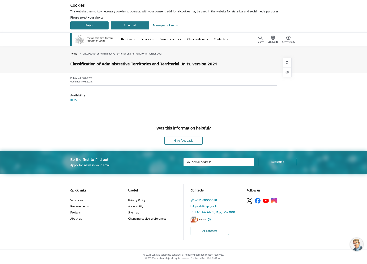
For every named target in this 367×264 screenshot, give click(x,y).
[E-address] (198, 219)
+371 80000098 (206, 200)
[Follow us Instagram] (274, 200)
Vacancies (76, 200)
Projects (75, 212)
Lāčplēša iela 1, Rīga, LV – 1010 (215, 212)
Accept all (130, 25)
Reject (89, 25)
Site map (133, 212)
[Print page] (287, 63)
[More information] (209, 219)
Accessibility (135, 206)
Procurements (79, 206)
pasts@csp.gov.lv (206, 206)
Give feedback (183, 140)
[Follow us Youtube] (266, 200)
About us (76, 218)
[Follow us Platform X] (249, 201)
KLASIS (74, 100)
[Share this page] (287, 72)
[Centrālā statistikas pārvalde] (94, 39)
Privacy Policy (136, 200)
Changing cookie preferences (147, 218)
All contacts (209, 231)
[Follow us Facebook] (258, 201)
